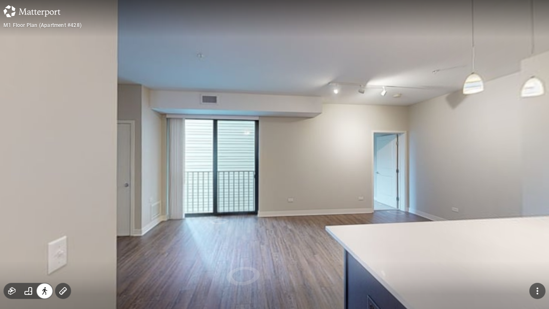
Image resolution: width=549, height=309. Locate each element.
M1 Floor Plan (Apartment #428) (42, 25)
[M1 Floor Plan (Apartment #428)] (274, 154)
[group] (28, 291)
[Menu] (537, 291)
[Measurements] (63, 291)
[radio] (12, 291)
